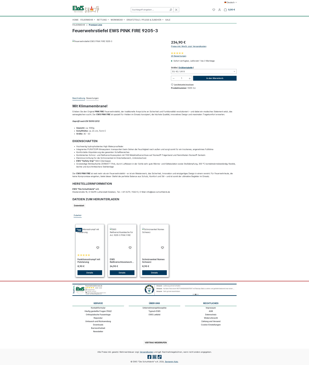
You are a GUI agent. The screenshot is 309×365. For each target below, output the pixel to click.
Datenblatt (79, 205)
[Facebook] (149, 359)
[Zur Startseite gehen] (85, 9)
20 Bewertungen (178, 56)
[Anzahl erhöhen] (189, 78)
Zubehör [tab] (78, 215)
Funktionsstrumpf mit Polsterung (88, 260)
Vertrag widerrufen (156, 342)
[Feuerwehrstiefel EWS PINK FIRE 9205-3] (119, 66)
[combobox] (149, 9)
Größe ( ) (182, 67)
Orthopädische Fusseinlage (98, 314)
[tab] (78, 98)
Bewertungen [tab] (92, 98)
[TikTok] (160, 359)
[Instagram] (154, 359)
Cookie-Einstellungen (211, 324)
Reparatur (98, 318)
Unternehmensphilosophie (154, 308)
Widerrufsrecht (211, 318)
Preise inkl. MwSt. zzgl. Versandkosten (188, 46)
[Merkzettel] (214, 9)
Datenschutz (210, 314)
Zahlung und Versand (210, 321)
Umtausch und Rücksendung (98, 321)
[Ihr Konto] (219, 9)
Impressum (211, 308)
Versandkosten (146, 352)
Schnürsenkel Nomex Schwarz (153, 260)
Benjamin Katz (171, 361)
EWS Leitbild (154, 314)
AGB (211, 311)
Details (89, 272)
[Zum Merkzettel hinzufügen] (97, 247)
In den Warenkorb (214, 78)
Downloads (98, 324)
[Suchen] (171, 9)
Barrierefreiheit (98, 328)
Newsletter (98, 331)
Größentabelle (186, 67)
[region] (119, 66)
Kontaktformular (98, 308)
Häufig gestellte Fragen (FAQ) (98, 311)
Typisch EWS (154, 311)
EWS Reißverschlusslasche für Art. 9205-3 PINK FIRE (121, 260)
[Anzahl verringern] (173, 78)
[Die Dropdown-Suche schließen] (176, 9)
